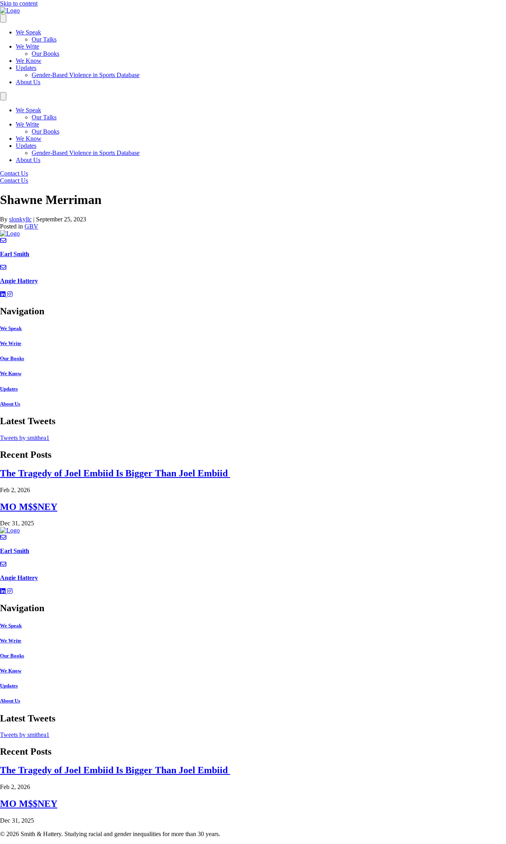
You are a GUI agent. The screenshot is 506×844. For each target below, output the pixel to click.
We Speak (28, 32)
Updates (26, 67)
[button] (3, 294)
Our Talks (44, 39)
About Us (28, 82)
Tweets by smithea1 (24, 437)
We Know (29, 60)
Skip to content (19, 3)
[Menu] (3, 18)
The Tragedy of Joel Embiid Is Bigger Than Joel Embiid (115, 473)
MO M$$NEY (28, 507)
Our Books (45, 53)
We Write (27, 46)
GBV (31, 226)
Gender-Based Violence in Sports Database (86, 75)
